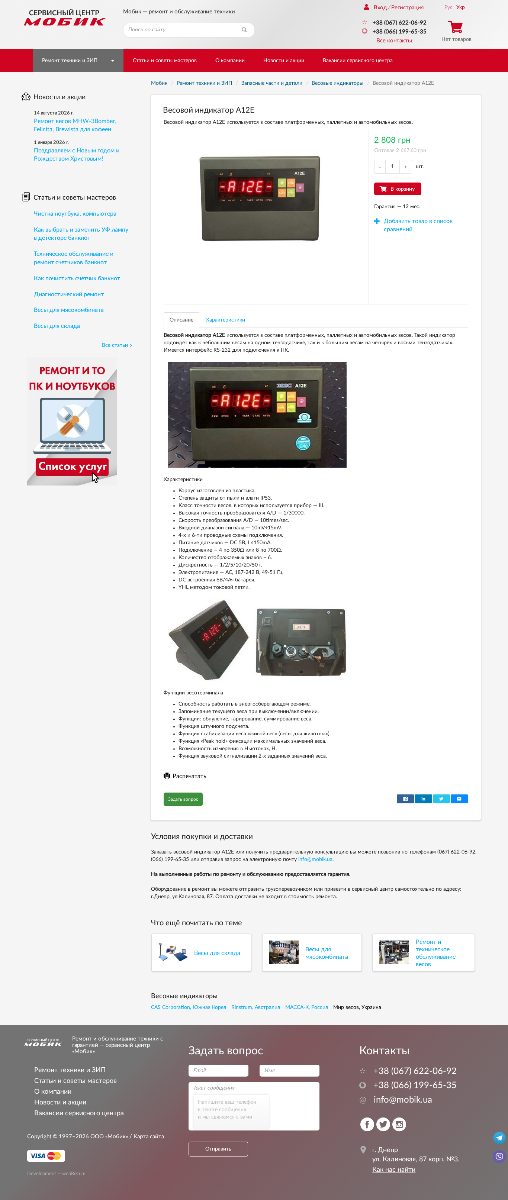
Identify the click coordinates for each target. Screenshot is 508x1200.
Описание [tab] (181, 320)
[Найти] (244, 30)
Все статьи (115, 345)
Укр (460, 7)
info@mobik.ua (315, 859)
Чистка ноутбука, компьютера (75, 214)
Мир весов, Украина (357, 1007)
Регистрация (407, 7)
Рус (448, 7)
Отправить (218, 1149)
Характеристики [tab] (225, 320)
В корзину (402, 189)
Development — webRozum (56, 1173)
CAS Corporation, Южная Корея (188, 1007)
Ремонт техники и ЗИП (69, 60)
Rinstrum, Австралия (255, 1007)
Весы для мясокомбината (69, 310)
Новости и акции (283, 60)
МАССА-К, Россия (306, 1007)
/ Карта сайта (146, 1136)
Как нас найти (393, 1170)
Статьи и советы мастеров (165, 60)
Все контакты (394, 40)
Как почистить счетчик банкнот (77, 278)
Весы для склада (57, 326)
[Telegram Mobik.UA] (499, 1137)
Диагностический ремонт (69, 294)
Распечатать (189, 776)
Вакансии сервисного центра (358, 60)
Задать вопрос (183, 799)
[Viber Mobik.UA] (499, 1156)
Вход (380, 7)
